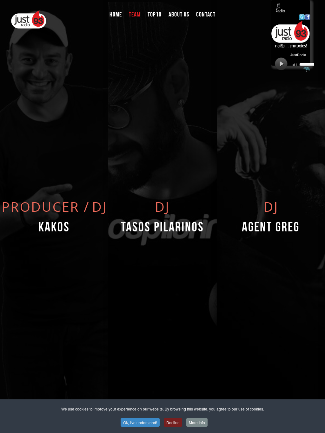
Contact (206, 14)
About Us (179, 14)
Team (135, 14)
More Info (197, 422)
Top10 (155, 14)
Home (115, 14)
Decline (173, 422)
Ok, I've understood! (140, 422)
